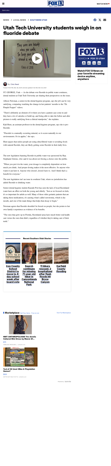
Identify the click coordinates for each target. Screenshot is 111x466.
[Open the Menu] (3, 3)
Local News (19, 20)
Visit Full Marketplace (64, 312)
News (6, 20)
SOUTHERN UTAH (38, 20)
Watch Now (102, 4)
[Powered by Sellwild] (68, 381)
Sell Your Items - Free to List (29, 313)
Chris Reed (15, 84)
